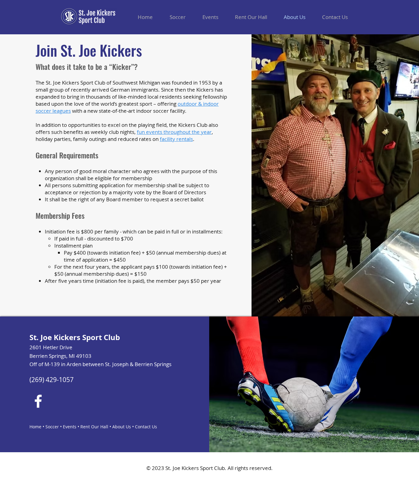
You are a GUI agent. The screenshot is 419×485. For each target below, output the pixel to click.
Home (35, 427)
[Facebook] (38, 401)
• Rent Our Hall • (94, 427)
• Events (67, 427)
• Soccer (50, 427)
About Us (121, 427)
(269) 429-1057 (51, 379)
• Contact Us (144, 427)
